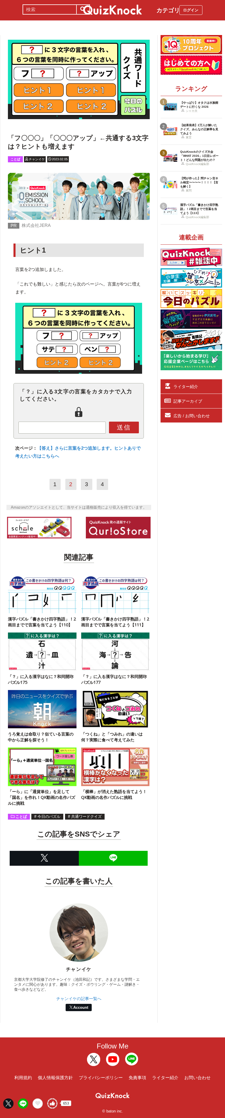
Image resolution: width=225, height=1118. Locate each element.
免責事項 (137, 1077)
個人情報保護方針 (55, 1077)
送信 (124, 427)
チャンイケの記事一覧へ (78, 998)
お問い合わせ (197, 1077)
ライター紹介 (185, 386)
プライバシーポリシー (101, 1077)
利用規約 (23, 1077)
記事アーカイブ (187, 401)
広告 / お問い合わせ (191, 415)
